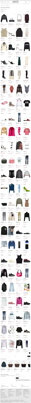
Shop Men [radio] (5, 9)
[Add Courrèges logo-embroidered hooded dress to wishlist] (22, 28)
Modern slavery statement (11, 394)
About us (9, 390)
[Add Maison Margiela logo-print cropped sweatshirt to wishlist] (22, 198)
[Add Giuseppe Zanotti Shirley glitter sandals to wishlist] (29, 113)
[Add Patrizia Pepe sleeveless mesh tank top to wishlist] (7, 297)
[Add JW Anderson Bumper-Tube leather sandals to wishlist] (7, 57)
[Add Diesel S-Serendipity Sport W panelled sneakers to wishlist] (14, 255)
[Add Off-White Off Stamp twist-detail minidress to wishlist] (29, 14)
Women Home (2, 5)
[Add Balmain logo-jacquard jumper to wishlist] (29, 42)
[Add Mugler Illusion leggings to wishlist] (7, 85)
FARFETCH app (10, 393)
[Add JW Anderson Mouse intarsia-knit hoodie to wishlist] (7, 269)
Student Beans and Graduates (19, 393)
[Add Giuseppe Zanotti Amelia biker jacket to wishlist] (22, 297)
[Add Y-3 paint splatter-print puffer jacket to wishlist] (14, 325)
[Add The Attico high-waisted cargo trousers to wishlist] (29, 28)
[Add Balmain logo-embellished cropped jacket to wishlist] (7, 14)
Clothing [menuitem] (7, 3)
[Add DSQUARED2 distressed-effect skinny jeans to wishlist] (7, 311)
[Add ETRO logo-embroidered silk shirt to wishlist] (7, 325)
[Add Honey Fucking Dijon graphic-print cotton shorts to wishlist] (29, 283)
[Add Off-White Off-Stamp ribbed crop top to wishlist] (22, 255)
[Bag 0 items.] (29, 2)
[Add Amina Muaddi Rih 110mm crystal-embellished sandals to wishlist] (22, 42)
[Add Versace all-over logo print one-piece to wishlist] (29, 85)
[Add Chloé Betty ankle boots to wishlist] (14, 42)
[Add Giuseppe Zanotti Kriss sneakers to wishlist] (22, 226)
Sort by (28, 11)
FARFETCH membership (18, 391)
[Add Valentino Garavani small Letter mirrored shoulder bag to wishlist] (22, 14)
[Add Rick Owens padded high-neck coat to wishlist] (7, 283)
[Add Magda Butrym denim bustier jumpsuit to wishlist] (22, 184)
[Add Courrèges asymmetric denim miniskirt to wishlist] (7, 241)
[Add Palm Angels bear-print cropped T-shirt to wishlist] (29, 127)
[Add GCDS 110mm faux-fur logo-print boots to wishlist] (14, 141)
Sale (4, 5)
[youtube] (28, 397)
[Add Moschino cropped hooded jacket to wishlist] (7, 127)
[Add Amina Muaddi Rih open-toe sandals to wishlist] (14, 28)
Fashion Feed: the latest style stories (26, 394)
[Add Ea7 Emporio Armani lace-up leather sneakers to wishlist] (7, 170)
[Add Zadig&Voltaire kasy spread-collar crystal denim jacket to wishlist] (29, 311)
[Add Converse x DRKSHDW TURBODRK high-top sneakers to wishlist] (7, 141)
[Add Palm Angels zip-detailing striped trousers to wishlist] (14, 71)
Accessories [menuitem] (14, 3)
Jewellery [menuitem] (17, 3)
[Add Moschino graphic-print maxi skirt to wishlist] (22, 241)
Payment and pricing (3, 394)
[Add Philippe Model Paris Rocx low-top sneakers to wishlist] (14, 269)
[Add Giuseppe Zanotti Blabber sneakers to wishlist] (14, 113)
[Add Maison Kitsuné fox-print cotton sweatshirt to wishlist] (7, 340)
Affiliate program (17, 390)
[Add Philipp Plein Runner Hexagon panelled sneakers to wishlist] (7, 255)
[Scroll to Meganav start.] (20, 3)
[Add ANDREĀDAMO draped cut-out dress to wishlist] (22, 71)
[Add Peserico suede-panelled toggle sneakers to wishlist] (14, 99)
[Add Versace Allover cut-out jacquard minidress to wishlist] (29, 198)
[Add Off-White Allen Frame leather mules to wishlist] (14, 57)
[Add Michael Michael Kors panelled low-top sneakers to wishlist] (29, 297)
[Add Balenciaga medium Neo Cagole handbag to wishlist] (14, 156)
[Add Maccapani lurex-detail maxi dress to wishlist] (22, 57)
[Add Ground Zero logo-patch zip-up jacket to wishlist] (22, 340)
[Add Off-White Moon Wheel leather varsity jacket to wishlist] (14, 311)
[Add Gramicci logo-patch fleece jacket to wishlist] (14, 212)
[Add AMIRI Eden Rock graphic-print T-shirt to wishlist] (22, 156)
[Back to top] (29, 353)
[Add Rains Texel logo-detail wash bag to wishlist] (7, 156)
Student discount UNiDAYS (18, 392)
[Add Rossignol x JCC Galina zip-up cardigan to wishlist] (14, 184)
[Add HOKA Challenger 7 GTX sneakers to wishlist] (22, 311)
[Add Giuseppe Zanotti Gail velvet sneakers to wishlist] (14, 297)
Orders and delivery (3, 392)
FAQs (12, 385)
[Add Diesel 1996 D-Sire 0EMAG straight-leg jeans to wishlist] (14, 283)
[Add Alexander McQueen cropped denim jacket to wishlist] (14, 241)
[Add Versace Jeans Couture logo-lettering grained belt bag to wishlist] (7, 198)
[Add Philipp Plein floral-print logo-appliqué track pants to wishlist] (29, 340)
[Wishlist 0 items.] (28, 2)
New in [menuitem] (3, 3)
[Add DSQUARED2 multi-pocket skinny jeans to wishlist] (22, 212)
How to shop (2, 385)
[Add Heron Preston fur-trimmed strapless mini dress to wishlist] (14, 170)
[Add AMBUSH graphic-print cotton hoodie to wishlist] (22, 141)
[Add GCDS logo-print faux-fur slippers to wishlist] (7, 113)
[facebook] (27, 397)
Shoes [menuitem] (9, 3)
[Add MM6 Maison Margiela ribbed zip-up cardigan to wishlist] (29, 170)
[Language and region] (25, 2)
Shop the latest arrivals (16, 0)
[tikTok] (25, 397)
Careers (9, 392)
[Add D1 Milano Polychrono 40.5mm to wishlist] (14, 85)
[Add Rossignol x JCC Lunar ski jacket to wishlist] (22, 99)
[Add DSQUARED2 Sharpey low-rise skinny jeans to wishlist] (22, 113)
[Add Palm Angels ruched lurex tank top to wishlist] (7, 28)
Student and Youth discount (19, 394)
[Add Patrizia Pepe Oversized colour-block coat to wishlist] (29, 241)
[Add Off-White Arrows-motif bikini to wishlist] (29, 141)
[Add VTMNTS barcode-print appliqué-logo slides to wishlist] (29, 226)
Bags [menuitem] (11, 3)
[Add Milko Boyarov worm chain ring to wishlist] (14, 226)
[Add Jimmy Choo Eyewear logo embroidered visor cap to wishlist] (7, 99)
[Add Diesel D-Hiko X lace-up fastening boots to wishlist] (14, 198)
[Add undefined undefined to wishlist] (6, 360)
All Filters (2, 11)
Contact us (2, 390)
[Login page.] (27, 2)
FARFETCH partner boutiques (11, 391)
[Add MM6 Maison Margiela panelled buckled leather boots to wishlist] (29, 71)
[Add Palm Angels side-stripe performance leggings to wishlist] (7, 212)
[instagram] (24, 397)
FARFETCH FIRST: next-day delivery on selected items (26, 390)
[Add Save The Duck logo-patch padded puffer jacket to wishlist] (22, 85)
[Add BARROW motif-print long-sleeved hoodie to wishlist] (7, 226)
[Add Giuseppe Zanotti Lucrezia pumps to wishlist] (29, 184)
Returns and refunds (3, 393)
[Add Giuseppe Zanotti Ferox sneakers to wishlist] (29, 325)
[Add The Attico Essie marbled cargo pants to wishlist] (29, 57)
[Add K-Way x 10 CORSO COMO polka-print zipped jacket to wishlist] (22, 170)
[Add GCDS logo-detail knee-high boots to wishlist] (22, 127)
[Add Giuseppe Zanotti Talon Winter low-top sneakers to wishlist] (29, 255)
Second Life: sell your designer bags (26, 392)
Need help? (22, 385)
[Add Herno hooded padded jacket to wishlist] (14, 127)
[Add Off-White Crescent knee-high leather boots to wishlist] (7, 71)
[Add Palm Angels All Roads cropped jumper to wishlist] (29, 212)
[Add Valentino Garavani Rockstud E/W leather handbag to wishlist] (14, 14)
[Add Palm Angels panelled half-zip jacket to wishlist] (7, 42)
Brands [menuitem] (5, 3)
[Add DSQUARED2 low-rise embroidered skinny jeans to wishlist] (29, 156)
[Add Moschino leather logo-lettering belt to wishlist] (7, 184)
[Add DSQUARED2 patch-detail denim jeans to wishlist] (29, 269)
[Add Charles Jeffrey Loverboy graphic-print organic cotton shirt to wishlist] (14, 340)
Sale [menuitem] (1, 3)
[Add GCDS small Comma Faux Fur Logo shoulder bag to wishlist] (22, 269)
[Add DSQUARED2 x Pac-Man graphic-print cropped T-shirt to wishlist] (29, 99)
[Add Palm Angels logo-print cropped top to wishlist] (22, 325)
